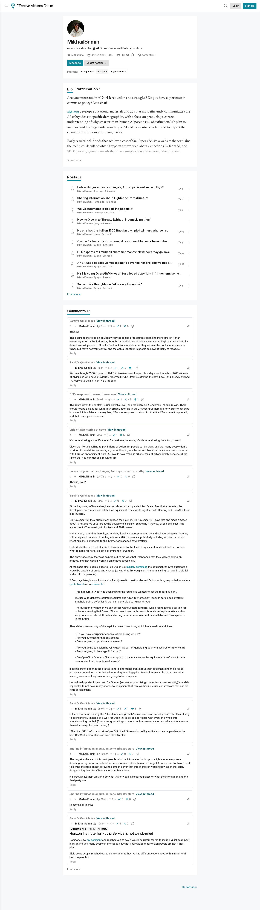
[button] (71, 326)
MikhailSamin (84, 191)
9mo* (101, 708)
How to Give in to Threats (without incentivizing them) (114, 219)
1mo (103, 326)
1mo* (100, 367)
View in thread (105, 320)
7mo (99, 434)
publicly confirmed (136, 566)
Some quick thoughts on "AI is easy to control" (109, 284)
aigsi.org (73, 111)
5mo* (100, 399)
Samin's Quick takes (82, 320)
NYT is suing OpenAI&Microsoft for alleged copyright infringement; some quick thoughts (139, 273)
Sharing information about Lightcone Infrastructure (113, 198)
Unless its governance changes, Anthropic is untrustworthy (118, 187)
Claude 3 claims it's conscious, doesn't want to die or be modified (123, 241)
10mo (104, 799)
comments (97, 584)
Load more (73, 294)
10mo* (104, 753)
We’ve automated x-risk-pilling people (103, 209)
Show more (74, 160)
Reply (73, 353)
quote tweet (77, 584)
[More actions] (189, 189)
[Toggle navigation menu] (7, 6)
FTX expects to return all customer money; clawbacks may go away (124, 252)
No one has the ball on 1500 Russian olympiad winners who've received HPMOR (132, 230)
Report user (189, 886)
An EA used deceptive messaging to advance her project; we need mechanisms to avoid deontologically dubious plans (159, 262)
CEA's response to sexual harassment (93, 394)
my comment (94, 839)
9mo (100, 500)
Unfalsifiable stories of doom (88, 429)
